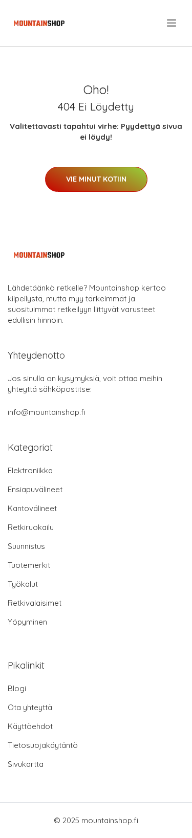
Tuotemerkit (29, 565)
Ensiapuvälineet (35, 489)
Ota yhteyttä (30, 707)
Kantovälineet (32, 508)
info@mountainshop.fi (47, 412)
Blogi (17, 688)
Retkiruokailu (31, 527)
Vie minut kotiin (96, 179)
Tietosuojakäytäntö (43, 745)
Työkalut (23, 584)
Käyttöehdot (30, 726)
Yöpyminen (27, 622)
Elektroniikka (30, 470)
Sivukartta (26, 764)
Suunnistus (26, 546)
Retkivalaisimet (34, 603)
